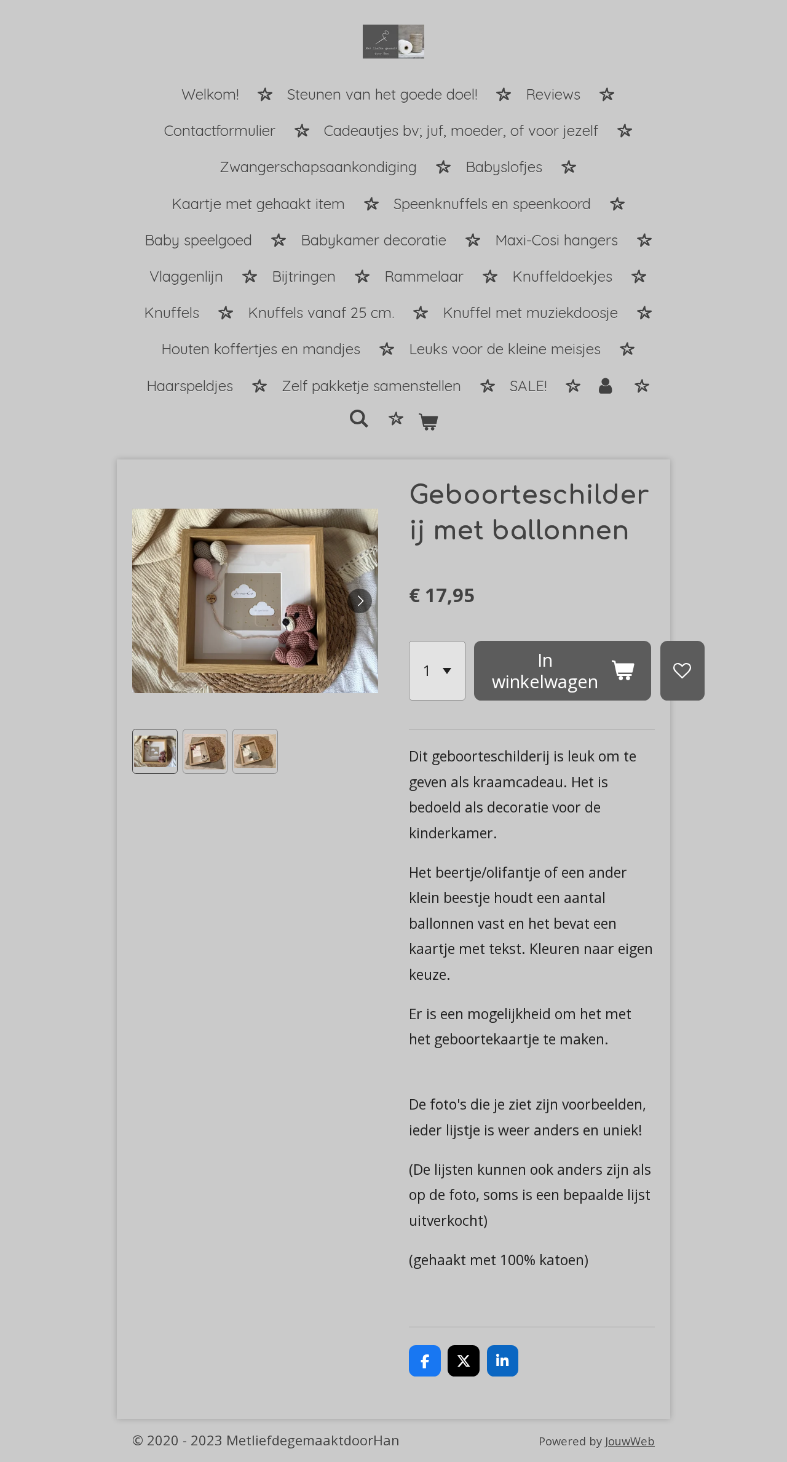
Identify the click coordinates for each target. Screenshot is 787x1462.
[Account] (605, 386)
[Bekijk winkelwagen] (428, 423)
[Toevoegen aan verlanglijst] (682, 671)
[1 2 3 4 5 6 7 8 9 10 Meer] (437, 671)
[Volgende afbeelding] (359, 601)
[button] (155, 751)
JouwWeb (630, 1440)
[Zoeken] (359, 419)
